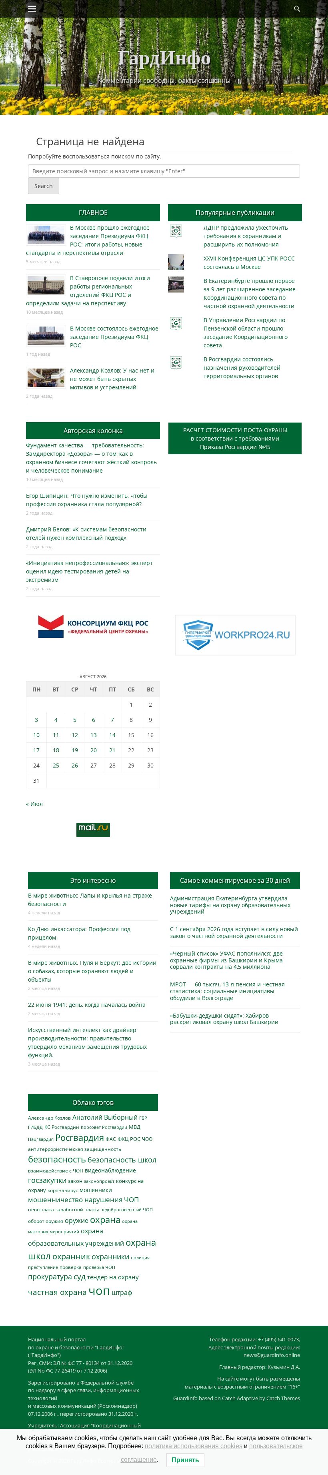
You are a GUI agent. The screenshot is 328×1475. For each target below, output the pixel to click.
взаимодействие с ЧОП (55, 1170)
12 (75, 735)
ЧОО (147, 1139)
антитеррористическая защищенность (74, 1149)
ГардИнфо (164, 56)
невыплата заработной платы (63, 1209)
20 (93, 750)
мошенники (96, 1190)
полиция (140, 1258)
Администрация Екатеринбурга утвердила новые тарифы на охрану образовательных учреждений (230, 905)
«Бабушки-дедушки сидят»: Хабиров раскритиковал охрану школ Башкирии (224, 1019)
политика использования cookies (193, 1446)
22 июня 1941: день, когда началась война (87, 1004)
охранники (110, 1256)
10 (36, 735)
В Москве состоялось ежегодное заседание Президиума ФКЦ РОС (114, 337)
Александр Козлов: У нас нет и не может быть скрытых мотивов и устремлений (112, 379)
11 (56, 735)
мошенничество (55, 1199)
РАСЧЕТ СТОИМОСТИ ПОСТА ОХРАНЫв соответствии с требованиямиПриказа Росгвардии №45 (235, 438)
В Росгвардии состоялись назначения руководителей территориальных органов (242, 367)
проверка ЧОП (99, 1267)
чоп (99, 1291)
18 (56, 750)
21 (112, 750)
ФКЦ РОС (129, 1138)
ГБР (143, 1118)
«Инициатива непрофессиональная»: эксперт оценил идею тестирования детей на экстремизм (89, 571)
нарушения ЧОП (111, 1199)
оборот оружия (45, 1221)
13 (93, 735)
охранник (71, 1256)
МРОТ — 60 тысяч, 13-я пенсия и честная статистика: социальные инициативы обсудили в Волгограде (227, 991)
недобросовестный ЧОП (126, 1209)
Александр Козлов (49, 1117)
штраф (122, 1292)
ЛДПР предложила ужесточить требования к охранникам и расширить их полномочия (246, 236)
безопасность (57, 1159)
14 (112, 735)
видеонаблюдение (110, 1170)
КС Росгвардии (61, 1127)
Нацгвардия (41, 1139)
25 (56, 765)
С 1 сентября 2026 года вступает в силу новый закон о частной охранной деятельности (234, 932)
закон (75, 1181)
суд (80, 1276)
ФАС (111, 1139)
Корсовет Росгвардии (104, 1127)
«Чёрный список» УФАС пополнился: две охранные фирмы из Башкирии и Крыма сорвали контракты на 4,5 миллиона (226, 960)
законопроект (99, 1181)
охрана (105, 1219)
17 (36, 750)
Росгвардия (79, 1137)
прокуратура (50, 1276)
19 (75, 750)
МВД (134, 1126)
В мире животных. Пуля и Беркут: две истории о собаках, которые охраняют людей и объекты (92, 971)
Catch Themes (283, 1398)
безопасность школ (122, 1159)
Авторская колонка (93, 430)
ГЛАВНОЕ (93, 212)
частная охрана (57, 1292)
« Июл (34, 804)
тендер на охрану (113, 1277)
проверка (71, 1267)
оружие (76, 1220)
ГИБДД (35, 1127)
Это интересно (93, 880)
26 (75, 765)
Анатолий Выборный (105, 1117)
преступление (43, 1267)
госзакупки (47, 1180)
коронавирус (63, 1190)
